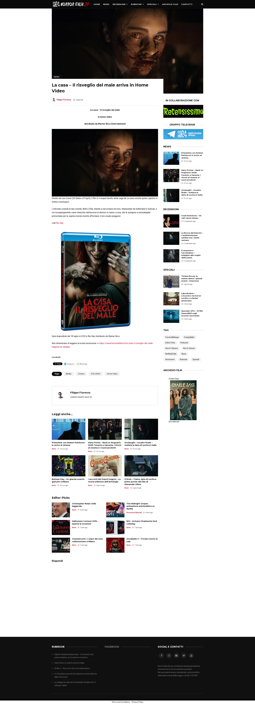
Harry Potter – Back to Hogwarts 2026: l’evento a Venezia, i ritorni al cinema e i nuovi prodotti (104, 445)
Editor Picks (170, 343)
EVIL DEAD (95, 374)
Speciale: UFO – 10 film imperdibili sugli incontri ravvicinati (192, 313)
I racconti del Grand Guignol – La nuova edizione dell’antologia (104, 480)
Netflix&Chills (170, 354)
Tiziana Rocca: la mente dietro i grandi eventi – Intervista (191, 278)
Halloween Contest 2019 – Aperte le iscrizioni (85, 522)
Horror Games (189, 348)
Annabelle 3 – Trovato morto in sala (142, 540)
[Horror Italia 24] (71, 8)
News (106, 4)
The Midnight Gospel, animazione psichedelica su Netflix (140, 506)
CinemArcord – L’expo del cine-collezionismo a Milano (87, 540)
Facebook (112, 646)
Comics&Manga (172, 337)
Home (97, 4)
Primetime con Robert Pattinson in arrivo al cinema (68, 443)
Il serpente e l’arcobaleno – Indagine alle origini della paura (191, 254)
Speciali (152, 4)
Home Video (112, 374)
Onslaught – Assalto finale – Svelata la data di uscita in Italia (140, 443)
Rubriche (136, 4)
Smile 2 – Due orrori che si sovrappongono (72, 668)
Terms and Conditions (121, 702)
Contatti (186, 4)
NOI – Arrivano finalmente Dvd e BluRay (141, 522)
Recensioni (119, 4)
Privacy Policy (137, 702)
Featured (184, 343)
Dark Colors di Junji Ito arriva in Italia (69, 663)
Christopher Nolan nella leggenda (84, 504)
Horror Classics (171, 348)
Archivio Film (170, 4)
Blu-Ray (59, 223)
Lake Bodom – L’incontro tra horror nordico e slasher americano (191, 297)
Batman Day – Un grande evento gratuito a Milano (68, 480)
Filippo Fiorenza (64, 100)
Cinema (81, 374)
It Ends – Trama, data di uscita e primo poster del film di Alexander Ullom (140, 482)
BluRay (68, 374)
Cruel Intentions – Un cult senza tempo (191, 217)
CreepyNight (189, 337)
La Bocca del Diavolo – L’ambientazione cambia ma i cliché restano (192, 236)
